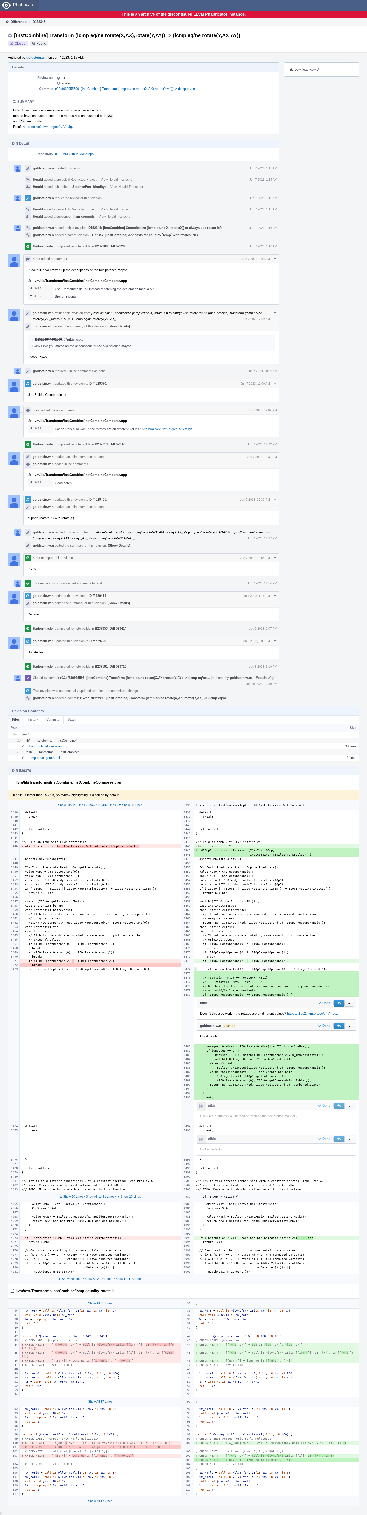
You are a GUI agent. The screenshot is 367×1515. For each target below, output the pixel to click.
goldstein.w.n (36, 57)
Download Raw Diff (308, 69)
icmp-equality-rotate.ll (44, 758)
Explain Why (265, 678)
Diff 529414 (97, 596)
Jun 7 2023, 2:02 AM (256, 319)
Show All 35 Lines (100, 1303)
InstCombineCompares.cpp (48, 746)
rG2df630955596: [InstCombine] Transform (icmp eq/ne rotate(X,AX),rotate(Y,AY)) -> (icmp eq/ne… (126, 89)
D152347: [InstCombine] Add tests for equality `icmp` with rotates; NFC (145, 235)
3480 (37, 428)
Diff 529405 (97, 499)
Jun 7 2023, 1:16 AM (263, 228)
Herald (38, 179)
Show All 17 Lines (100, 1501)
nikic (65, 78)
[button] (339, 1003)
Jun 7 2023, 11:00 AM (255, 383)
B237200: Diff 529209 (110, 246)
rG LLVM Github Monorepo (74, 154)
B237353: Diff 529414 (110, 628)
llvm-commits (84, 216)
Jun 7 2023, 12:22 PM (262, 444)
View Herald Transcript (117, 179)
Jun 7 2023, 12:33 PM (262, 457)
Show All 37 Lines (100, 1401)
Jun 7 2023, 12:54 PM (255, 558)
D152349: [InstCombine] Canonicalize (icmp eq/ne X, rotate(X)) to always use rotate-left (155, 228)
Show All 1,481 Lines (100, 1196)
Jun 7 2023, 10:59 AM (262, 371)
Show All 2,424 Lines (99, 1279)
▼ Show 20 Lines (130, 805)
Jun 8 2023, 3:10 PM (263, 666)
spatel (66, 83)
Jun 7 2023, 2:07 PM (263, 628)
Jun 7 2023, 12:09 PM (262, 410)
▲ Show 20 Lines (71, 1196)
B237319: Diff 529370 (110, 444)
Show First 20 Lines (71, 805)
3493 (37, 288)
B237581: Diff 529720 (110, 666)
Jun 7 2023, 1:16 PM (256, 596)
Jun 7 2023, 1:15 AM (263, 168)
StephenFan (81, 187)
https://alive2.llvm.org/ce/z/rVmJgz (48, 127)
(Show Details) (119, 326)
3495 (37, 296)
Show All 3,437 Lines (101, 805)
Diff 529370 (97, 383)
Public (41, 43)
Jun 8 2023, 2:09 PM (256, 641)
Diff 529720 (97, 641)
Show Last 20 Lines (129, 1279)
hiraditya (99, 187)
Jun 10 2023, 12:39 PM (261, 684)
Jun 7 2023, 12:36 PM (255, 499)
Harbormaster (43, 246)
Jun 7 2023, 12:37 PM (262, 538)
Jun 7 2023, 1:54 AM (256, 259)
